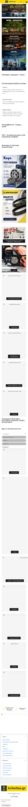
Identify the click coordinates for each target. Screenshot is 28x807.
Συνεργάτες (5, 744)
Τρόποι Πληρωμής (7, 763)
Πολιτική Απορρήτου (7, 774)
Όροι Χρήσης (5, 772)
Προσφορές (5, 748)
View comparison (6, 805)
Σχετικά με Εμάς (6, 739)
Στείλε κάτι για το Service (8, 751)
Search (21, 1)
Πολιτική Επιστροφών (7, 768)
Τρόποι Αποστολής (7, 765)
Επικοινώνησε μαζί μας (8, 755)
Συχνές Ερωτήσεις (7, 770)
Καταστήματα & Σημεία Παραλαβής (10, 742)
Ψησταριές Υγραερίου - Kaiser (13, 75)
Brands (4, 746)
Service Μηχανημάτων (7, 753)
